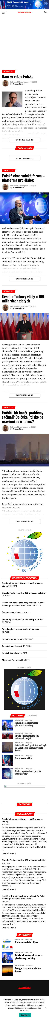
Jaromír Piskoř (18, 84)
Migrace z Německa (11, 660)
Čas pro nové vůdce (11, 612)
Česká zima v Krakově (12, 646)
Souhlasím (25, 1015)
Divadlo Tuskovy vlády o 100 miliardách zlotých (24, 593)
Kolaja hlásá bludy (10, 653)
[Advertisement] (24, 43)
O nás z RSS (26, 814)
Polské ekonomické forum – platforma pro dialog (22, 820)
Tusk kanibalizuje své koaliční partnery (20, 629)
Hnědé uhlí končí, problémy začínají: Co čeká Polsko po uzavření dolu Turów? (23, 897)
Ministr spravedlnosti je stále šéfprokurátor (22, 619)
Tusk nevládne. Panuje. (13, 639)
